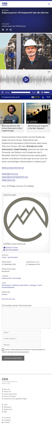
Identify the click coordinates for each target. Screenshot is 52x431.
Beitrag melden (8, 299)
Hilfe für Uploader (9, 396)
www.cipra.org (8, 180)
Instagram (7, 420)
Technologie (16, 278)
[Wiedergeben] (2, 92)
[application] (26, 92)
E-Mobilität (15, 285)
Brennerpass (6, 285)
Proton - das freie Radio (10, 257)
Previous (1, 118)
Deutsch (4, 294)
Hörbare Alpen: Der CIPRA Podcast (14, 26)
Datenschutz (7, 409)
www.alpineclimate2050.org (15, 177)
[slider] (20, 92)
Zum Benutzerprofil (11, 250)
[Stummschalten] (42, 92)
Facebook (7, 418)
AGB (5, 412)
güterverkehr (24, 285)
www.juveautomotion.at (13, 168)
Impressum (7, 407)
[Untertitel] (38, 92)
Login (5, 405)
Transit (39, 285)
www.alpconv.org (10, 174)
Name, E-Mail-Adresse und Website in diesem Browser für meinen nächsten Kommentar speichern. (23, 351)
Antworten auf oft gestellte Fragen (15, 399)
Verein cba (7, 391)
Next (49, 118)
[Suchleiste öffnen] (49, 4)
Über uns (6, 389)
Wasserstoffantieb (8, 287)
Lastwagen (33, 285)
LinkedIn (6, 422)
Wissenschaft (6, 278)
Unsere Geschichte (10, 394)
